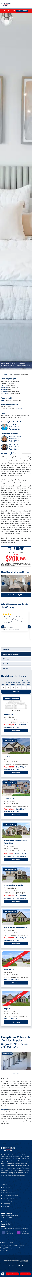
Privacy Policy (24, 1243)
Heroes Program (9, 1184)
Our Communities (9, 1176)
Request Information (12, 1274)
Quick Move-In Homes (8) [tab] (11, 637)
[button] (13, 1056)
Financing (6, 1187)
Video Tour (24, 839)
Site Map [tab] (6, 642)
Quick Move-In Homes (10, 1179)
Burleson (16, 374)
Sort (3, 667)
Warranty (6, 1189)
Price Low (23, 666)
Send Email (15, 427)
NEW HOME (4, 1234)
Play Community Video (16, 578)
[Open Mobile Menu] (29, 4)
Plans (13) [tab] (6, 632)
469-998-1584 (16, 429)
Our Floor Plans (8, 1181)
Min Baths (13, 666)
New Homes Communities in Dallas (12, 1228)
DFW (10, 374)
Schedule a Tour (25, 1274)
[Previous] (2, 610)
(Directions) (18, 409)
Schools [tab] (5, 652)
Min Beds (8, 666)
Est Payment (8, 710)
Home (5, 374)
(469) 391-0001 (16, 441)
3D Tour (16, 710)
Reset (17, 675)
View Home (16, 714)
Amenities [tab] (6, 647)
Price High (28, 666)
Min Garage (18, 666)
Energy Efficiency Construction (11, 1231)
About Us (6, 1170)
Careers (5, 1173)
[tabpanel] (16, 835)
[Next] (29, 610)
